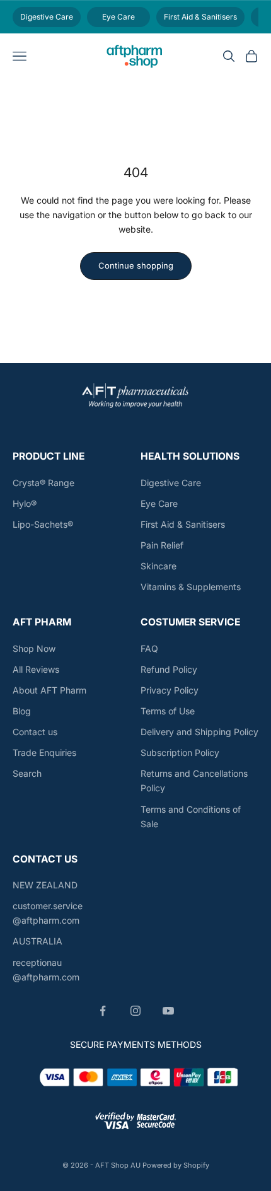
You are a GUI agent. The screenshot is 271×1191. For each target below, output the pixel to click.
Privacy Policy (170, 690)
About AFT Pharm (49, 690)
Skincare (158, 566)
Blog (22, 711)
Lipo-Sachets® (43, 524)
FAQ (149, 648)
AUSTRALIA (37, 941)
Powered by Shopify (175, 1165)
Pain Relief (162, 545)
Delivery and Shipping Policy (199, 731)
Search (27, 773)
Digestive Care (171, 482)
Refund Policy (169, 669)
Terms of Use (168, 711)
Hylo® (25, 503)
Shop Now (34, 648)
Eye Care (159, 503)
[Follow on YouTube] (168, 1010)
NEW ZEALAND (45, 885)
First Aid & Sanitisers (183, 524)
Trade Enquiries (44, 752)
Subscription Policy (180, 752)
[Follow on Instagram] (135, 1010)
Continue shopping (135, 265)
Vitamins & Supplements (191, 586)
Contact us (35, 731)
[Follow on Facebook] (102, 1010)
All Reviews (36, 669)
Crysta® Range (43, 482)
